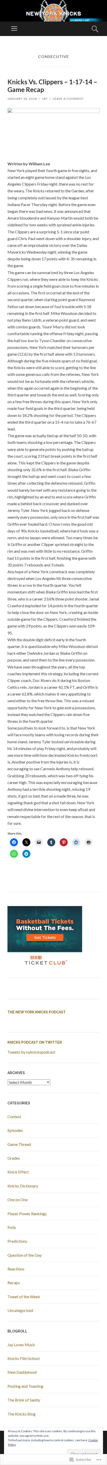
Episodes (15, 1130)
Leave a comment (68, 99)
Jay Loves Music (21, 1344)
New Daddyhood (22, 1372)
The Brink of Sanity (23, 1399)
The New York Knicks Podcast (36, 1012)
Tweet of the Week (23, 1296)
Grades (13, 1158)
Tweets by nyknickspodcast (31, 1052)
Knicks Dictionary (22, 1185)
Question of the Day (24, 1255)
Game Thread (19, 1144)
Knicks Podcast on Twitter (34, 1042)
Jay (45, 99)
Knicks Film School (23, 1358)
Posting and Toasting (25, 1386)
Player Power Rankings (27, 1213)
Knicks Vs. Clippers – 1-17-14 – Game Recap (52, 86)
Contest (14, 1116)
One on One (17, 1199)
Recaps (13, 1282)
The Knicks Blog (21, 1413)
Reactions (15, 1268)
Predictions (17, 1241)
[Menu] (14, 29)
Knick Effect (18, 1171)
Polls (11, 1227)
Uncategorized (20, 1310)
